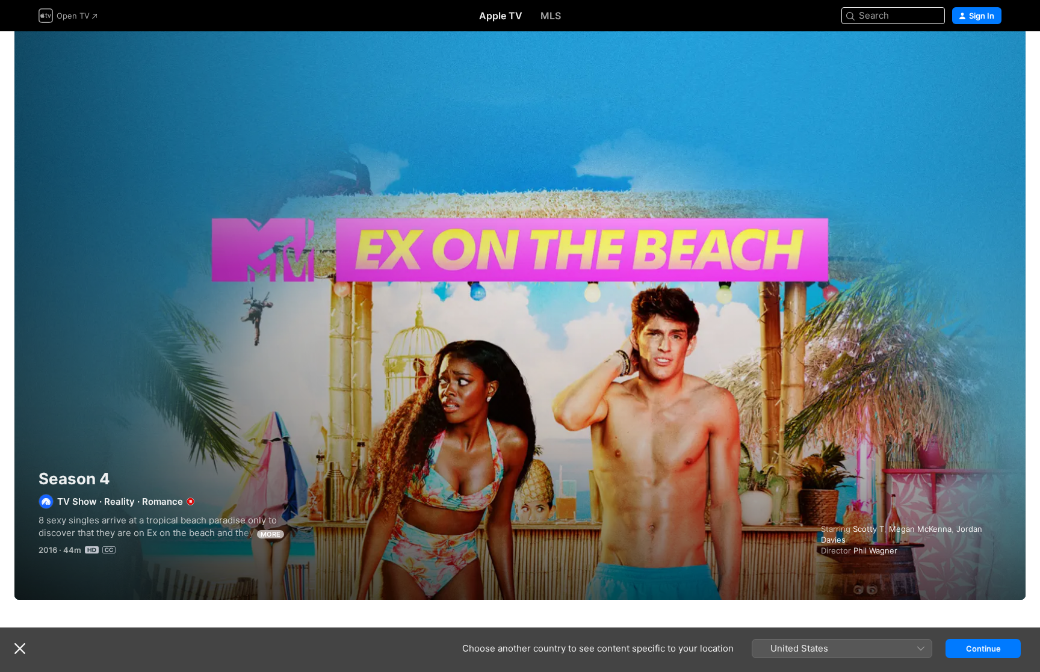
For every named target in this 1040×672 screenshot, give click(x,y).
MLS (550, 16)
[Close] (19, 648)
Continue (983, 648)
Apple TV (500, 16)
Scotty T (868, 529)
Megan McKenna (920, 529)
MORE (270, 534)
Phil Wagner (875, 550)
